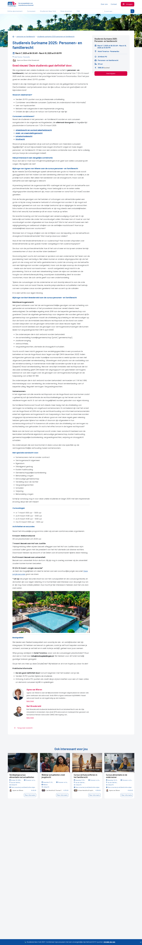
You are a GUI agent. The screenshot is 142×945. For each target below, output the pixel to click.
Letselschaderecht (24, 136)
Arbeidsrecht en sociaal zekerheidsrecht (34, 130)
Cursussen (31, 11)
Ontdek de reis (109, 942)
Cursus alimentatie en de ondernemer (116, 776)
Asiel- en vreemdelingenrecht (29, 133)
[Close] (141, 942)
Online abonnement (15, 11)
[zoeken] (132, 11)
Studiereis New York (48, 11)
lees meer (30, 701)
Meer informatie (30, 795)
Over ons (104, 4)
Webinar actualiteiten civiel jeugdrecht (53, 776)
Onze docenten (66, 11)
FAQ (78, 11)
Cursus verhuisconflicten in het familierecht (85, 776)
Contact (114, 4)
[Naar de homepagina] (12, 4)
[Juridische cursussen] (13, 36)
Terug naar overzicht (24, 728)
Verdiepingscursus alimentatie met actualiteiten (21, 776)
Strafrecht (20, 139)
